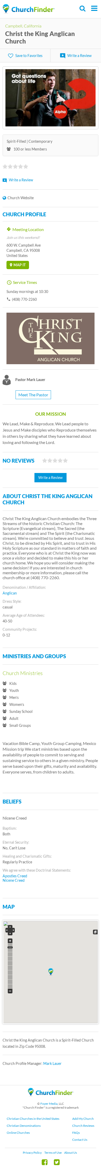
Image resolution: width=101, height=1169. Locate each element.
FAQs (76, 1133)
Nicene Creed (14, 880)
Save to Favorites (28, 55)
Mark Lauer (52, 1063)
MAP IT (19, 265)
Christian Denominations (24, 1126)
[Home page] (28, 9)
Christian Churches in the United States (33, 1119)
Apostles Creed (15, 876)
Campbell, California (23, 25)
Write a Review (79, 55)
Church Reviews (83, 1126)
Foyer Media (48, 1104)
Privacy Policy (32, 1152)
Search (83, 8)
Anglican (10, 593)
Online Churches (18, 1133)
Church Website (21, 198)
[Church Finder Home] (50, 1098)
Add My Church (83, 1119)
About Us (70, 1152)
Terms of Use (53, 1152)
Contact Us (79, 1140)
